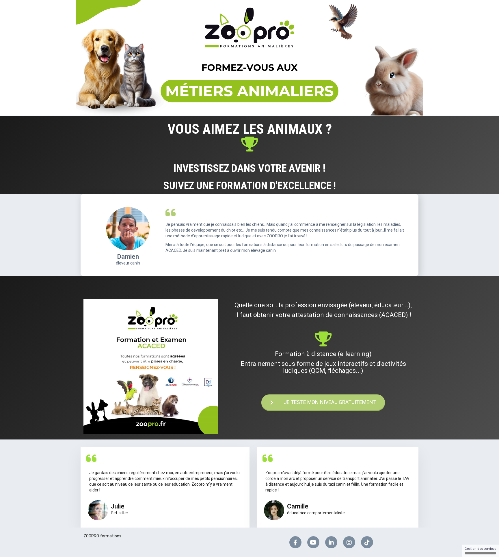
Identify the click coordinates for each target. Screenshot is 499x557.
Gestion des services (480, 549)
